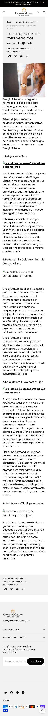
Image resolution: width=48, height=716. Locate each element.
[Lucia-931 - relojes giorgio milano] (24, 390)
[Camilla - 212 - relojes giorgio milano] (24, 274)
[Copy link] (27, 56)
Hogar (9, 22)
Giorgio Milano (19, 621)
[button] (4, 12)
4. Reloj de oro (23, 503)
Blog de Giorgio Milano (25, 22)
